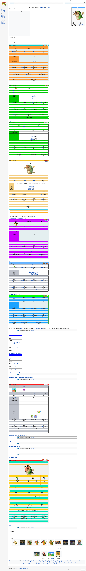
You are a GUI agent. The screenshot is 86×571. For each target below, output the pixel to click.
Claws (19, 342)
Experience (14, 51)
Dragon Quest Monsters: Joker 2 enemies (63, 561)
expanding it (32, 330)
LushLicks (34, 272)
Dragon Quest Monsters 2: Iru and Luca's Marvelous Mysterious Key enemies (38, 562)
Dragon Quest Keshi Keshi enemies (57, 563)
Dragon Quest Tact (12, 457)
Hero (59, 548)
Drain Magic (22, 67)
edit (15, 37)
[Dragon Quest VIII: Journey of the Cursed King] (46, 160)
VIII (23, 547)
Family (14, 302)
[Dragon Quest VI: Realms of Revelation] (45, 45)
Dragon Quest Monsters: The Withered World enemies (72, 562)
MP (43, 51)
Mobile (31, 77)
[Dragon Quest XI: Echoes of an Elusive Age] (46, 219)
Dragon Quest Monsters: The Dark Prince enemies (56, 562)
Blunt (12, 251)
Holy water (33, 61)
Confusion (12, 147)
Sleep (42, 147)
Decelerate (17, 289)
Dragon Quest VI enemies (24, 560)
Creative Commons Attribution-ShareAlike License (22, 568)
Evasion (43, 92)
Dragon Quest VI (81, 24)
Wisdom (32, 267)
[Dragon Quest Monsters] (45, 263)
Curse (37, 289)
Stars (67, 547)
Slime (60, 549)
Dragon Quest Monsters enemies (14, 561)
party (34, 216)
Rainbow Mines (34, 97)
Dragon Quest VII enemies (32, 560)
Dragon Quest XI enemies (61, 560)
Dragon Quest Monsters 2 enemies (25, 561)
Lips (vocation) (48, 7)
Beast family (21, 328)
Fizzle (32, 69)
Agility (34, 92)
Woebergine (64, 547)
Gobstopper (22, 287)
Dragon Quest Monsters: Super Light (15, 441)
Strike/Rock (41, 65)
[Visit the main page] (4, 3)
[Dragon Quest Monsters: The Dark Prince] (46, 384)
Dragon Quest (22, 8)
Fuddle (42, 69)
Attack (14, 92)
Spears (14, 342)
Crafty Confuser (16, 363)
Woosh (32, 65)
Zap (12, 67)
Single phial (32, 139)
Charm (40, 254)
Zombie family (36, 274)
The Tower (33, 98)
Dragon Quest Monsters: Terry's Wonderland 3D (17, 372)
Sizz (22, 62)
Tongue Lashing (34, 57)
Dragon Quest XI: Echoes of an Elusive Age (16, 218)
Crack (12, 65)
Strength (13, 267)
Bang (41, 62)
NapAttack (31, 272)
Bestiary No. (14, 397)
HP (33, 51)
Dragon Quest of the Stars (13, 446)
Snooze (40, 72)
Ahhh (37, 272)
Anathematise (42, 252)
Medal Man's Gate (34, 273)
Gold (24, 51)
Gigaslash (22, 280)
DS (29, 77)
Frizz (12, 62)
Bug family (31, 274)
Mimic (38, 328)
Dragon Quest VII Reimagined (14, 121)
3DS (26, 117)
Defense (24, 92)
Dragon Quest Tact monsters (47, 563)
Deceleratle (22, 251)
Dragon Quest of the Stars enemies (28, 563)
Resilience (22, 267)
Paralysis (14, 72)
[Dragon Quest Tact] (45, 460)
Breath (12, 518)
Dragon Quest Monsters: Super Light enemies (16, 563)
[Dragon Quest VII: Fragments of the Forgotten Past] (46, 85)
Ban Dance (12, 69)
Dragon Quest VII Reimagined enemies (42, 560)
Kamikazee (32, 315)
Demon (14, 337)
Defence (24, 129)
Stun (14, 74)
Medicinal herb (33, 138)
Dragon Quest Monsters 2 (13, 294)
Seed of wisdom (33, 414)
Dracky (15, 369)
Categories (10, 560)
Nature (17, 479)
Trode (30, 216)
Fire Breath (32, 62)
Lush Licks (35, 328)
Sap (27, 74)
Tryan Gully (19, 216)
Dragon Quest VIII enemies (53, 560)
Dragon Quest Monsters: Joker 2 (15, 353)
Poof (41, 67)
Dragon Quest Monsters (13, 261)
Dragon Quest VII (42, 7)
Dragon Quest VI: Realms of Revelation (16, 43)
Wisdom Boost (18, 347)
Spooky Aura (43, 251)
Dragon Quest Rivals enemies (38, 563)
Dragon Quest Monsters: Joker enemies (50, 561)
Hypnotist (14, 347)
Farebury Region (31, 187)
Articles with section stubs (16, 560)
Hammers (17, 342)
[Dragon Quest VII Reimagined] (46, 122)
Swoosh (38, 493)
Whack (32, 67)
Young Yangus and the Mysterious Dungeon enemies (72, 560)
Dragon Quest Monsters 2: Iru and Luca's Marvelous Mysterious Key (21, 377)
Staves (14, 343)
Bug (38, 125)
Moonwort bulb (30, 189)
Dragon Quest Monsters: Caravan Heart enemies (37, 561)
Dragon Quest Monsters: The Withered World (17, 435)
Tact (35, 558)
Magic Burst (32, 280)
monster (16, 8)
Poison (27, 72)
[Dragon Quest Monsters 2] (45, 295)
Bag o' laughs (18, 369)
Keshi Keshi (11, 525)
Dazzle (22, 69)
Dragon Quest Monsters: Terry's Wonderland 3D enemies (18, 562)
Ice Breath (22, 65)
